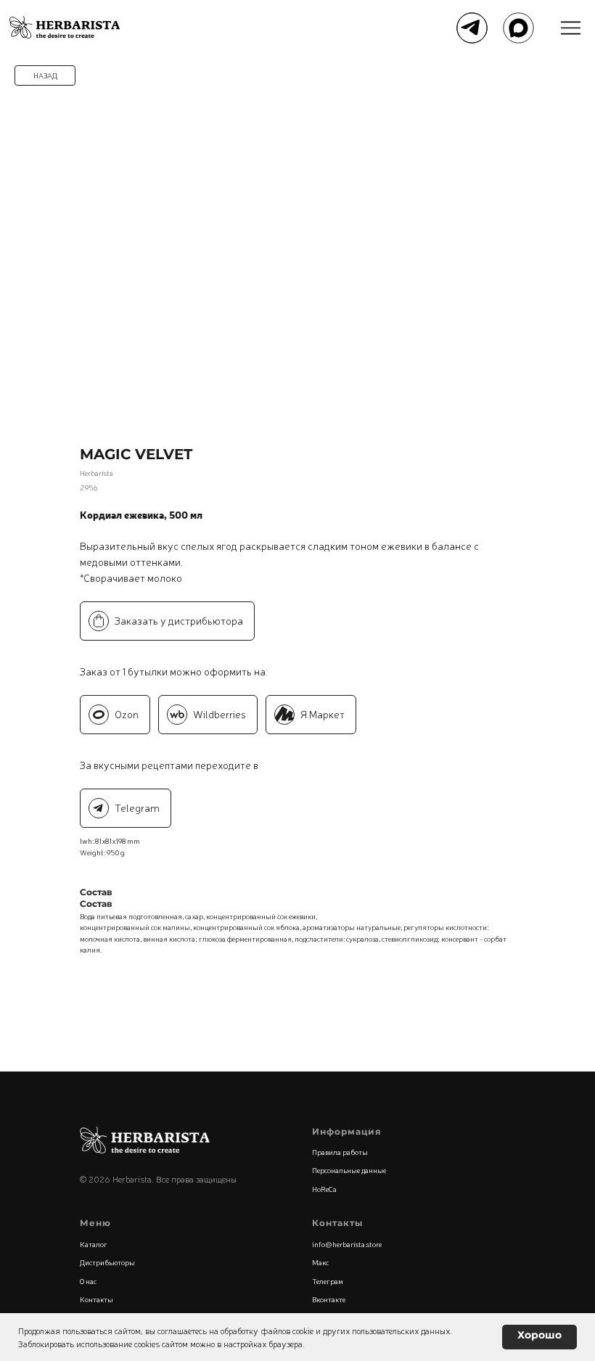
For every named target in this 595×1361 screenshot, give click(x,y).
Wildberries (219, 713)
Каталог (93, 1244)
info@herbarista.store (347, 1244)
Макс (320, 1262)
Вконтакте (328, 1299)
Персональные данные (349, 1170)
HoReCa (324, 1188)
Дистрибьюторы (107, 1262)
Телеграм (327, 1281)
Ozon (127, 713)
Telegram (137, 807)
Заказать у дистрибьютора (179, 620)
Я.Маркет (322, 713)
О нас (88, 1281)
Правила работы (340, 1151)
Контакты (96, 1299)
